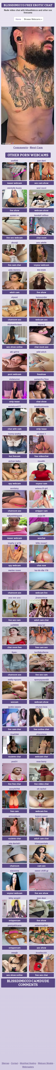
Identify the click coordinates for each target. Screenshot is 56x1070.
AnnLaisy (14, 488)
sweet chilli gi (41, 870)
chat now (41, 565)
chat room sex (41, 346)
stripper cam (41, 510)
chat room (41, 237)
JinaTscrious (41, 597)
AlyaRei (14, 297)
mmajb (14, 952)
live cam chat (14, 264)
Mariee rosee (14, 570)
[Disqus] (28, 1025)
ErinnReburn (14, 816)
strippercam (14, 920)
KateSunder (41, 297)
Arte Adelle (41, 242)
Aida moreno (14, 269)
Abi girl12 (14, 351)
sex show (41, 947)
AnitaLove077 (14, 406)
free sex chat (41, 975)
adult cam (14, 292)
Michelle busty (14, 187)
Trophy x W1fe (14, 542)
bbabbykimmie (41, 406)
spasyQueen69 (41, 679)
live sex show (41, 893)
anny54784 (14, 788)
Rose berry (41, 761)
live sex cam (14, 620)
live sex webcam (14, 237)
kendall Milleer (41, 215)
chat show (41, 401)
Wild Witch (41, 351)
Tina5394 (14, 734)
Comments (20, 147)
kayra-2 (41, 324)
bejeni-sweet (41, 816)
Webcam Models (45, 1063)
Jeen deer (41, 898)
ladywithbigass (14, 515)
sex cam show (41, 183)
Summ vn (14, 215)
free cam (14, 811)
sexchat (41, 538)
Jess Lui (41, 624)
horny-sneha (14, 433)
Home (18, 19)
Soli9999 (14, 624)
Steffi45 (14, 160)
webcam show (41, 210)
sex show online (14, 346)
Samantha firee (41, 379)
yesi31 (14, 761)
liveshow (41, 374)
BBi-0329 (41, 269)
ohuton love (41, 706)
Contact (14, 1063)
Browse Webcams (32, 19)
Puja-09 (41, 515)
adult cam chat (41, 620)
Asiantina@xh (41, 925)
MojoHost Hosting (28, 1063)
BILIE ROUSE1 (41, 542)
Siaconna (14, 870)
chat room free (14, 647)
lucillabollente (41, 652)
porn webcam (14, 374)
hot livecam (14, 456)
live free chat (14, 783)
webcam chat (41, 756)
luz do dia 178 (41, 570)
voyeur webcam (41, 264)
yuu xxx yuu (14, 597)
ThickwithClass (14, 324)
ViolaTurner (14, 379)
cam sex (41, 865)
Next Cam (36, 147)
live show (14, 210)
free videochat (41, 456)
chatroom (14, 865)
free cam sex (41, 647)
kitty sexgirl (14, 898)
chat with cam (14, 428)
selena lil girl (41, 488)
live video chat (41, 783)
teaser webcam (14, 183)
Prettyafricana (14, 925)
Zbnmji (14, 242)
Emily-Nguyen (14, 679)
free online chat (41, 729)
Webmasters (28, 1066)
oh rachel (41, 788)
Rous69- (41, 461)
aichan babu (14, 461)
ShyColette (41, 734)
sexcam (14, 701)
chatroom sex (14, 319)
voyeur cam (41, 483)
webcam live (41, 592)
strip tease (14, 401)
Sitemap (5, 1063)
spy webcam (14, 483)
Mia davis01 (14, 843)
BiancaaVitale (41, 843)
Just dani (41, 160)
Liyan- (14, 652)
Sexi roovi (41, 187)
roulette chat (14, 756)
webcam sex (41, 319)
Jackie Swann (14, 706)
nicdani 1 (41, 433)
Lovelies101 (41, 952)
